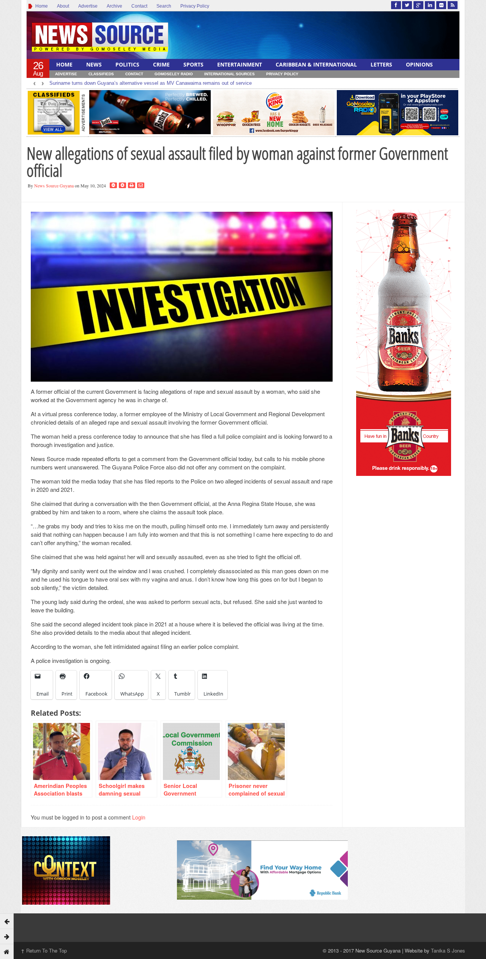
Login (138, 817)
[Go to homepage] (7, 951)
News (94, 64)
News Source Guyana (54, 185)
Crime (161, 64)
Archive (114, 6)
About (63, 6)
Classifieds (101, 74)
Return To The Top (44, 950)
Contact (139, 6)
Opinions (419, 64)
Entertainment (239, 64)
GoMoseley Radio (174, 74)
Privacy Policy (194, 6)
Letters (381, 64)
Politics (127, 64)
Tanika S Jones (448, 950)
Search (163, 6)
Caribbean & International (316, 64)
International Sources (229, 74)
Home (40, 6)
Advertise (88, 6)
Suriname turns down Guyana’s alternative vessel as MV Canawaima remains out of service (150, 83)
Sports (193, 64)
